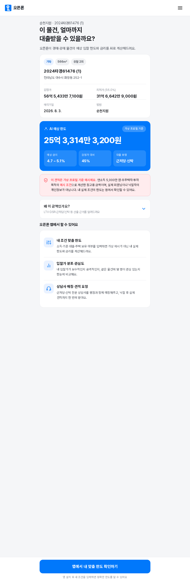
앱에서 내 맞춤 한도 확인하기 (95, 566)
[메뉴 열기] (180, 8)
